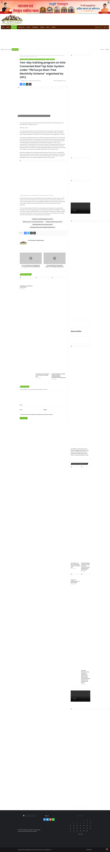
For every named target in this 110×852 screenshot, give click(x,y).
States (7, 27)
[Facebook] (21, 84)
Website (45, 409)
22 (83, 828)
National (47, 59)
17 (90, 825)
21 (80, 828)
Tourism (53, 27)
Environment (35, 27)
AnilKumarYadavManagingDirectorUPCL (43, 219)
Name (21, 404)
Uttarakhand (52, 59)
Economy (42, 27)
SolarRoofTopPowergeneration (54, 221)
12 (73, 825)
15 (83, 825)
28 (80, 830)
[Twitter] (24, 84)
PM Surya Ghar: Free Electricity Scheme (33, 221)
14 (80, 825)
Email (21, 409)
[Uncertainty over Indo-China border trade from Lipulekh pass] (43, 325)
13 (77, 825)
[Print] (30, 84)
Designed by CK (48, 849)
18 (70, 828)
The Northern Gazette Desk (36, 240)
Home (3, 27)
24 (90, 828)
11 (70, 825)
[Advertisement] (55, 39)
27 (77, 830)
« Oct (79, 834)
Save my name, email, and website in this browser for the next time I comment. (37, 414)
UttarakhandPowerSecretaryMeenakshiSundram (43, 227)
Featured (14, 27)
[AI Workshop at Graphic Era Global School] (27, 281)
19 (73, 828)
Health (48, 27)
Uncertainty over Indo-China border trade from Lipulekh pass (42, 375)
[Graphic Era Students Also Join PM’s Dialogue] (75, 576)
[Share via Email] (27, 84)
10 (90, 822)
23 (87, 828)
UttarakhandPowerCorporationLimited (42, 224)
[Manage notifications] (107, 849)
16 (87, 825)
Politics (28, 27)
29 (83, 830)
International (21, 27)
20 (77, 828)
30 (87, 830)
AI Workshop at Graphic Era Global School (26, 286)
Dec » (82, 834)
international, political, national (39, 59)
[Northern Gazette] (12, 19)
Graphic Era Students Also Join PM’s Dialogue (75, 581)
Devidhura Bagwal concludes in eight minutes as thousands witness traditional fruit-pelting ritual (59, 375)
